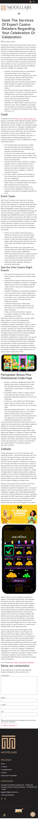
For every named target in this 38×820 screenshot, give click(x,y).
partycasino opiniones (26, 662)
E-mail (3, 704)
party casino (14, 662)
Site (2, 711)
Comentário (5, 675)
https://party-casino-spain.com (25, 119)
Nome (3, 697)
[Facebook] (30, 2)
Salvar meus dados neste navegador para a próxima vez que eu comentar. (18, 721)
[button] (19, 13)
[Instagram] (33, 2)
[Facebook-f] (2, 799)
